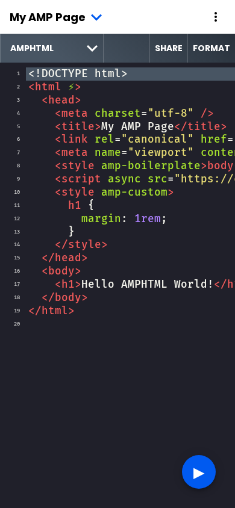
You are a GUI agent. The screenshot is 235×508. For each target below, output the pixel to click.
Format (211, 48)
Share (169, 48)
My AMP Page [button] (48, 17)
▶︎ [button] (198, 472)
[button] (215, 16)
